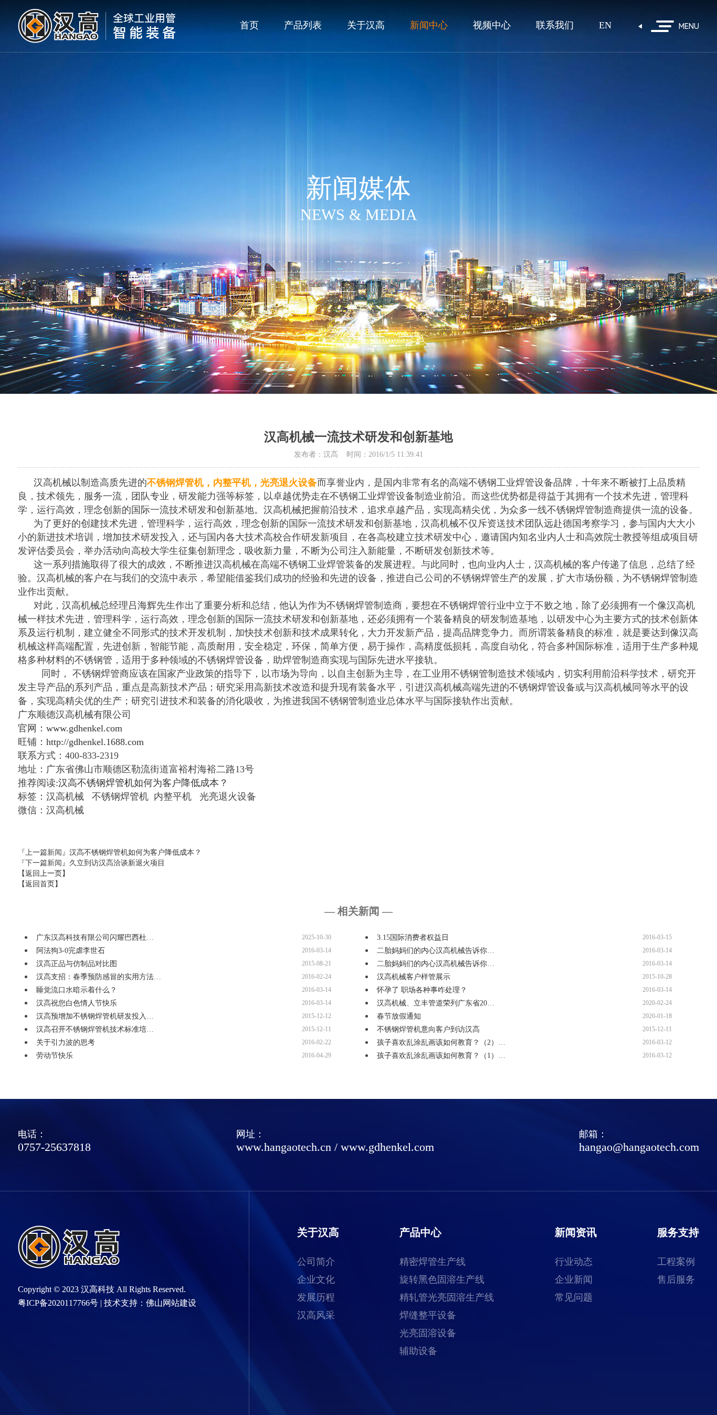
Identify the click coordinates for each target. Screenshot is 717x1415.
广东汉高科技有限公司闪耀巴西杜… (95, 937)
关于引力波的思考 (65, 1042)
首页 (249, 25)
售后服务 (676, 1279)
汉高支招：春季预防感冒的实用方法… (98, 977)
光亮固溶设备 (427, 1333)
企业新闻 (574, 1279)
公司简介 (316, 1261)
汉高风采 (316, 1315)
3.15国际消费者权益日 (413, 937)
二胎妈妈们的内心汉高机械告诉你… (435, 951)
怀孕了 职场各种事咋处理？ (422, 990)
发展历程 (316, 1297)
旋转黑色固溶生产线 (441, 1279)
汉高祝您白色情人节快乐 (76, 1003)
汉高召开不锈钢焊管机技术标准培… (95, 1029)
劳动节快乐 (54, 1056)
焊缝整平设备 (427, 1315)
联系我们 (555, 25)
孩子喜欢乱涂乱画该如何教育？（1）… (441, 1056)
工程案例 (676, 1261)
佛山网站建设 (171, 1302)
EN (605, 25)
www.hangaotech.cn (283, 1147)
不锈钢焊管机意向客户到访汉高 (428, 1029)
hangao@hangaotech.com (639, 1147)
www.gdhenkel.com (387, 1147)
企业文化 (316, 1279)
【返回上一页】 (43, 873)
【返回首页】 (40, 884)
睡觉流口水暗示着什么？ (76, 990)
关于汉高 (366, 25)
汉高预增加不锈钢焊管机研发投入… (95, 1016)
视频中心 (492, 25)
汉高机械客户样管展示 (413, 977)
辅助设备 (418, 1351)
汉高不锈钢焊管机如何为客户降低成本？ (135, 852)
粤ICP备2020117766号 (58, 1302)
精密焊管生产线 (432, 1261)
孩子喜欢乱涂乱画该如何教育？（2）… (441, 1042)
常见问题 (574, 1297)
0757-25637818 (54, 1147)
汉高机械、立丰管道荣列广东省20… (435, 1003)
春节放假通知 (399, 1016)
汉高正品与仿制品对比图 (76, 964)
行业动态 (574, 1261)
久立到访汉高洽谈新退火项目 (117, 863)
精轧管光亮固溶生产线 (446, 1297)
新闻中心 (429, 25)
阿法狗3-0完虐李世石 (70, 951)
